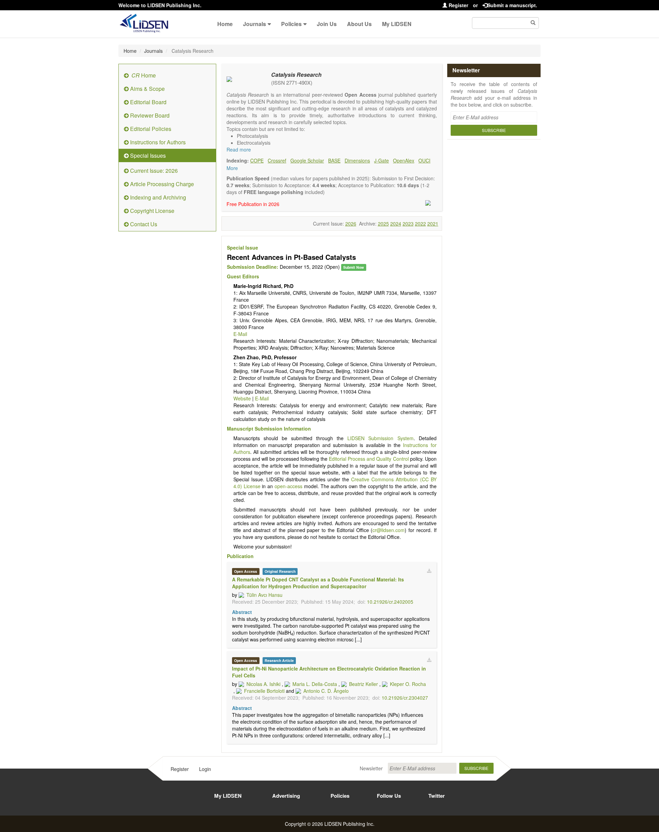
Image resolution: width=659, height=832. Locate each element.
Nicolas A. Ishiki (263, 683)
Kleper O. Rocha (408, 683)
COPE (257, 160)
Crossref (277, 160)
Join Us (327, 24)
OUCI (424, 160)
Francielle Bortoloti (264, 690)
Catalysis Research (296, 75)
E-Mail (240, 333)
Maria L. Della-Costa (314, 683)
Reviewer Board (149, 115)
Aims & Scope (147, 89)
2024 (395, 223)
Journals (254, 24)
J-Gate (381, 160)
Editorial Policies (150, 129)
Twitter (436, 795)
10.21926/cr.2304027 (405, 697)
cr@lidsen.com (388, 530)
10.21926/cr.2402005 (390, 601)
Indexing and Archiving (157, 197)
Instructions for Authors (157, 142)
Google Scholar (307, 160)
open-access (288, 486)
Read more (239, 149)
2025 (383, 223)
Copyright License (151, 211)
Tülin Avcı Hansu (264, 594)
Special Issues (147, 155)
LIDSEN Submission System (380, 438)
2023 (408, 223)
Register (457, 5)
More (232, 168)
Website (242, 398)
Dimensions (357, 160)
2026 (350, 223)
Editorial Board (147, 102)
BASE (334, 160)
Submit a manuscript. (512, 5)
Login (205, 768)
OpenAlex (403, 160)
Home (225, 24)
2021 (432, 223)
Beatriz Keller (363, 683)
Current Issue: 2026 (153, 170)
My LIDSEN (397, 24)
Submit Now (353, 267)
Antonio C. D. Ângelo (326, 690)
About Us (359, 24)
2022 (420, 223)
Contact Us (143, 224)
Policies (291, 24)
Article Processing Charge (161, 184)
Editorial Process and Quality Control (368, 458)
